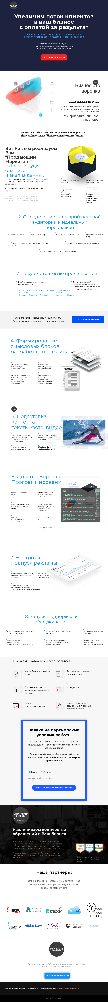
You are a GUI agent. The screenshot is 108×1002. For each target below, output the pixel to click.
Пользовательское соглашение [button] (67, 988)
